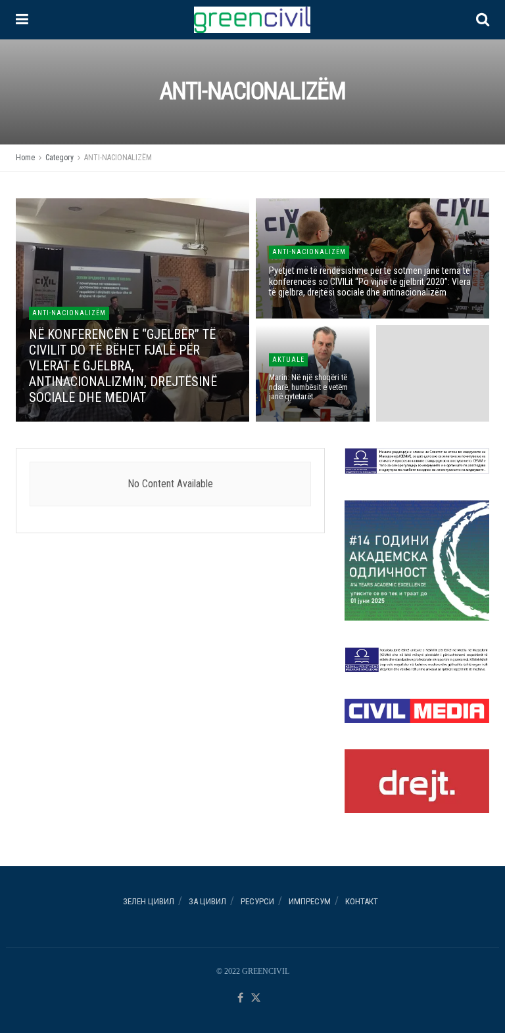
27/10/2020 (291, 420)
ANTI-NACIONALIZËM (118, 157)
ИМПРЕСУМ (310, 901)
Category (59, 157)
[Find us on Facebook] (240, 998)
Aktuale (288, 359)
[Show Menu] (22, 19)
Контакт (361, 901)
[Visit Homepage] (252, 20)
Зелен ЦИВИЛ (148, 901)
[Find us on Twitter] (256, 998)
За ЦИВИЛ (207, 901)
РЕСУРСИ (257, 901)
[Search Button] (482, 19)
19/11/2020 (291, 316)
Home (25, 157)
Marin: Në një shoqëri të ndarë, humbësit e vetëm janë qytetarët (308, 387)
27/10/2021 (51, 420)
